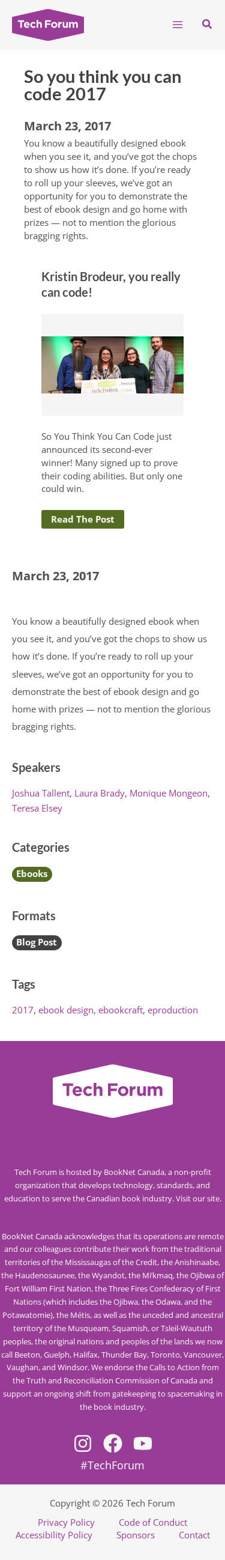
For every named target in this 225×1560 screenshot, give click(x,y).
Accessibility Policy (54, 1535)
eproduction (173, 1010)
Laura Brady (99, 793)
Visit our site (198, 1198)
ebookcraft (120, 1010)
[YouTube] (142, 1443)
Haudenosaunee (44, 1275)
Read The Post (83, 519)
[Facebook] (112, 1443)
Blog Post (36, 942)
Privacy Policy (66, 1522)
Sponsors (135, 1535)
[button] (207, 24)
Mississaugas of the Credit (111, 1262)
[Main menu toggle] (177, 24)
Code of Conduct (153, 1522)
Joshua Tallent (41, 793)
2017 (23, 1010)
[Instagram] (82, 1443)
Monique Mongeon (169, 793)
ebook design (66, 1010)
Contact (194, 1535)
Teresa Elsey (37, 808)
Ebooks (31, 873)
